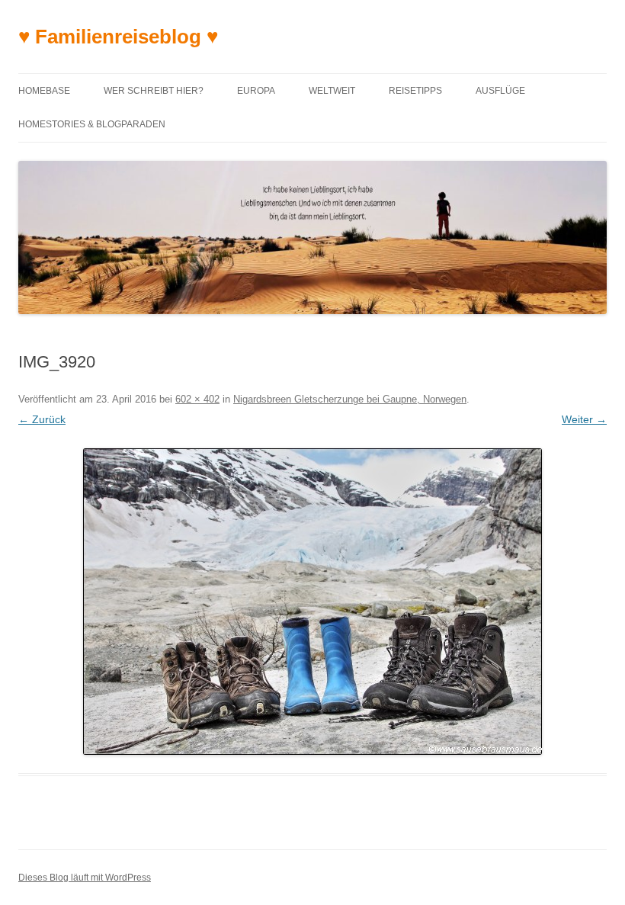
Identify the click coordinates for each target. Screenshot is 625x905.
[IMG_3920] (312, 601)
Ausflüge (500, 90)
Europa (256, 90)
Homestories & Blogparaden (91, 124)
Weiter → (584, 419)
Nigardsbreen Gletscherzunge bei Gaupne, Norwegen (349, 399)
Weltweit (332, 90)
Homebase (44, 90)
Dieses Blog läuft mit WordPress (84, 877)
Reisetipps (415, 90)
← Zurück (42, 419)
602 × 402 (197, 399)
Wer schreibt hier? (154, 90)
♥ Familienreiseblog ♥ (118, 36)
